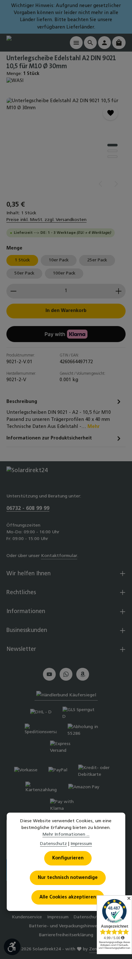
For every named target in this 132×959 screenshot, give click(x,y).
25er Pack (97, 260)
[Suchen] (90, 42)
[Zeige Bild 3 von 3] (112, 156)
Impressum (58, 917)
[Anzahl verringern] (13, 291)
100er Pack (64, 273)
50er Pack (24, 273)
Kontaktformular (59, 555)
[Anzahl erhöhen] (119, 291)
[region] (66, 146)
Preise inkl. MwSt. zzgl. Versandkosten (46, 219)
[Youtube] (49, 674)
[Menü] (76, 42)
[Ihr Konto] (104, 42)
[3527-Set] (65, 146)
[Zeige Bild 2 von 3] (112, 151)
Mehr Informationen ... (65, 834)
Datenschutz (53, 843)
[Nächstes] (115, 184)
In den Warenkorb (66, 310)
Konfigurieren (68, 858)
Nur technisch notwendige (68, 877)
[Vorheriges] (101, 184)
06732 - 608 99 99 (27, 508)
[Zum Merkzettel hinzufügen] (110, 112)
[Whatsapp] (66, 674)
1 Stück (22, 260)
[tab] (64, 414)
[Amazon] (82, 674)
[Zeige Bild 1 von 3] (112, 145)
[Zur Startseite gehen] (32, 42)
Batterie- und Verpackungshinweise (66, 926)
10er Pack (59, 260)
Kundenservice (27, 917)
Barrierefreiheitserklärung (66, 935)
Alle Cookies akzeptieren (67, 897)
